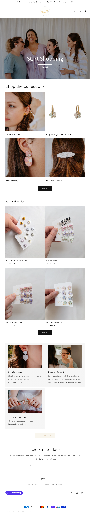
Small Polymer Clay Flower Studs (16, 261)
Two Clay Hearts (14, 511)
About (37, 484)
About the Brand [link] (45, 435)
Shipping (59, 484)
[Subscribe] (62, 465)
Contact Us (45, 484)
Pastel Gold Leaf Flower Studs (54, 322)
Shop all (45, 67)
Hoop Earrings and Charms (57, 134)
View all (45, 188)
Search (30, 484)
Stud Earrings (11, 134)
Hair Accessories (52, 180)
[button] (4, 11)
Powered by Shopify (25, 511)
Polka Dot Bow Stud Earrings (54, 261)
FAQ (52, 484)
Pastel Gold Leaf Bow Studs (14, 322)
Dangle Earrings (12, 180)
